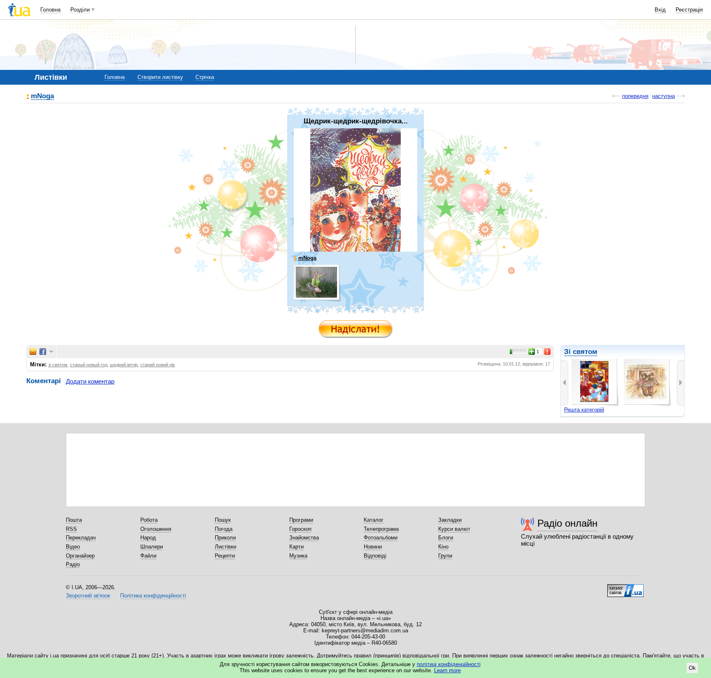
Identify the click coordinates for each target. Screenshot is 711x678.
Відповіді (375, 556)
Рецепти (225, 556)
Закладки (450, 520)
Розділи (80, 10)
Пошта (74, 520)
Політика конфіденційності (153, 595)
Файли (148, 556)
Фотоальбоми (380, 538)
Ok (692, 668)
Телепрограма (381, 529)
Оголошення (155, 529)
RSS (71, 529)
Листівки (225, 547)
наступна (663, 96)
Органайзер (80, 556)
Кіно (443, 547)
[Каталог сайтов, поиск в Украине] (625, 587)
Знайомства (304, 538)
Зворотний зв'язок (88, 595)
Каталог (373, 520)
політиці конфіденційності (449, 664)
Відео (73, 547)
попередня (635, 96)
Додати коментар (90, 381)
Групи (445, 556)
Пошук (223, 520)
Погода (223, 529)
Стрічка (204, 77)
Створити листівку (160, 77)
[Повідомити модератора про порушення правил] (548, 351)
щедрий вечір (124, 364)
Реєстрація (689, 10)
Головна (50, 10)
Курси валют (454, 529)
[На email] (33, 351)
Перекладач (81, 538)
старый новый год (88, 364)
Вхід (660, 10)
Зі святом (580, 352)
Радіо (73, 564)
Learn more (447, 670)
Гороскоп (300, 529)
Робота (149, 520)
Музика (298, 556)
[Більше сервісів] (51, 352)
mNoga (42, 96)
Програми (301, 520)
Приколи (225, 538)
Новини (373, 547)
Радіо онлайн (567, 523)
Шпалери (151, 547)
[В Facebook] (43, 351)
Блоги (445, 538)
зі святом (57, 364)
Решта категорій (584, 410)
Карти (296, 547)
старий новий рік (157, 364)
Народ (148, 538)
